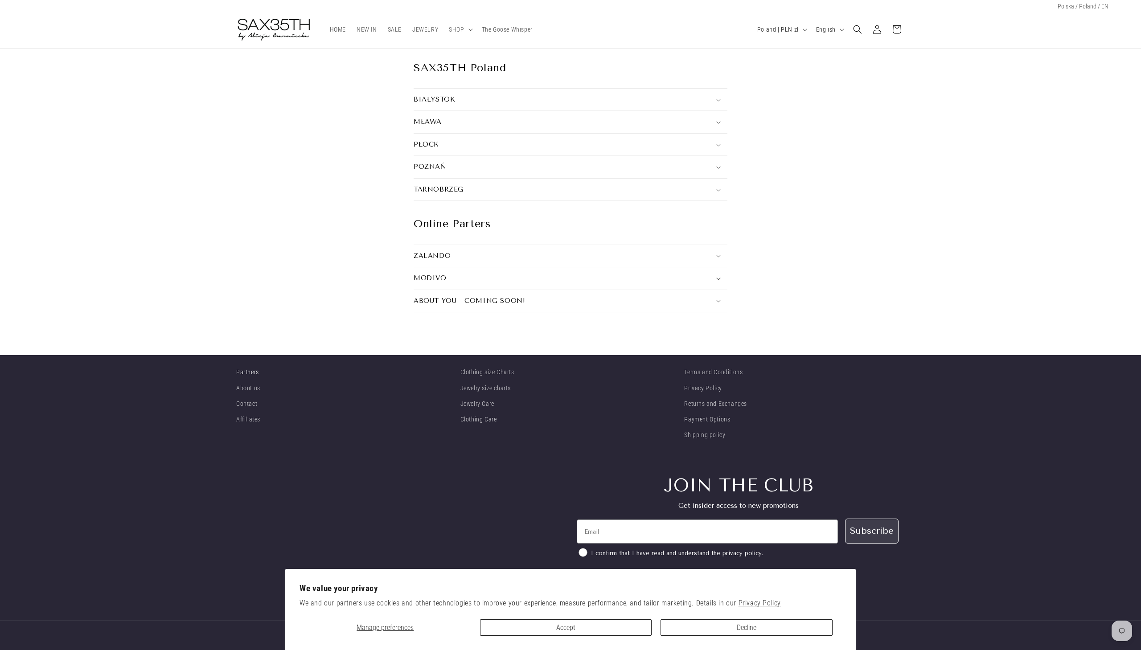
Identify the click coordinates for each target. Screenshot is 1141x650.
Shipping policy (704, 434)
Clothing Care (478, 419)
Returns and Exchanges (715, 403)
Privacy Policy (760, 603)
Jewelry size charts (485, 388)
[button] (459, 29)
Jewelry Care (477, 403)
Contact (246, 403)
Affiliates (248, 419)
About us (248, 388)
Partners (247, 372)
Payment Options (707, 419)
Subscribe (872, 531)
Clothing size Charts (487, 372)
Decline (746, 627)
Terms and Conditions (713, 372)
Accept (565, 627)
